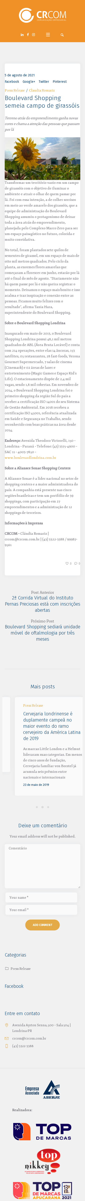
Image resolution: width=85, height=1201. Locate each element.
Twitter (44, 82)
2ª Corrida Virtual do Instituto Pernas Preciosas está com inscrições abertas (42, 604)
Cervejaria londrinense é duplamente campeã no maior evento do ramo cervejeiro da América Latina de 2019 (41, 726)
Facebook (12, 82)
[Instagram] (33, 35)
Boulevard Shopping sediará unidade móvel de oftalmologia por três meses (42, 633)
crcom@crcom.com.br (29, 1040)
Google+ (29, 82)
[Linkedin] (22, 35)
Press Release (15, 90)
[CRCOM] (42, 15)
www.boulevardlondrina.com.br (30, 458)
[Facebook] (28, 35)
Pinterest (60, 82)
